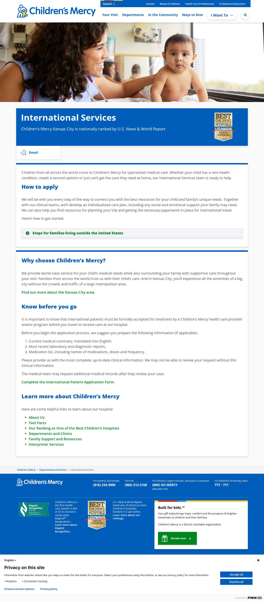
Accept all (236, 574)
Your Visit (110, 15)
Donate (150, 3)
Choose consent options (19, 589)
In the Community (163, 15)
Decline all (236, 582)
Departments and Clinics (53, 469)
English (9, 560)
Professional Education (232, 3)
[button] (245, 15)
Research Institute (170, 3)
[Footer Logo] (39, 482)
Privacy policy (48, 589)
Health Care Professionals (199, 3)
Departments (133, 15)
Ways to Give (192, 15)
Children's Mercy (26, 469)
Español (108, 3)
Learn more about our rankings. (126, 516)
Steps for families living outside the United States (78, 233)
